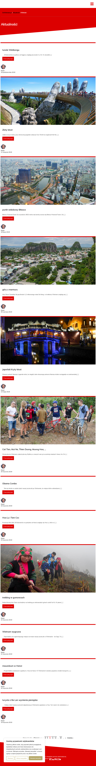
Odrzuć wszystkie (21, 758)
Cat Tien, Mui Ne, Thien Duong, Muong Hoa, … (24, 449)
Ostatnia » (70, 738)
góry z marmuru (10, 289)
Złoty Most (7, 129)
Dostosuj (10, 758)
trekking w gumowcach (13, 597)
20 (61, 738)
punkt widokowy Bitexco (14, 209)
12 (55, 738)
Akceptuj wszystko (35, 758)
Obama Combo (9, 483)
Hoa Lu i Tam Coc (10, 517)
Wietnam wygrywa (11, 631)
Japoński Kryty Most (11, 369)
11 (52, 738)
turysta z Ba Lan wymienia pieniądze (20, 700)
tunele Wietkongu (10, 50)
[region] (24, 750)
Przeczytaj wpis (8, 59)
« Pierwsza (36, 738)
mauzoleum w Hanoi (12, 666)
